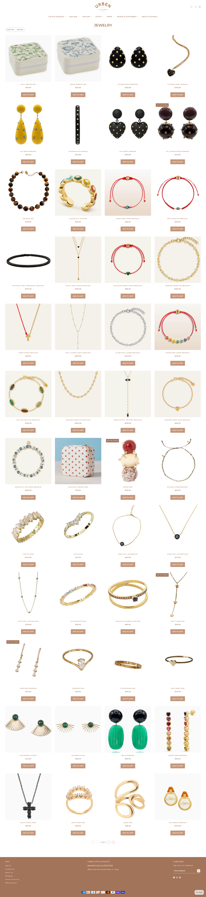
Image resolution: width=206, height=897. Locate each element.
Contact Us (10, 869)
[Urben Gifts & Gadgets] (103, 7)
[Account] (195, 7)
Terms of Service (12, 879)
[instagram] (177, 877)
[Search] (191, 7)
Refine (20, 30)
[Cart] (199, 7)
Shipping (9, 876)
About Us (9, 872)
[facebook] (174, 877)
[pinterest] (180, 877)
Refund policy (11, 883)
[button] (108, 842)
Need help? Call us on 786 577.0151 (100, 865)
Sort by (10, 30)
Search (8, 866)
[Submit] (198, 871)
